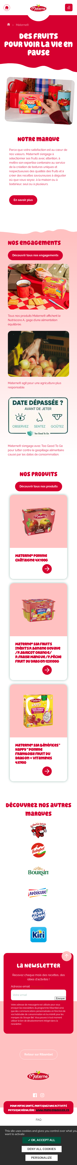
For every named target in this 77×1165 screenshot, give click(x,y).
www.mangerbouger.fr (52, 1110)
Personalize (41, 1157)
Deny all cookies (41, 1149)
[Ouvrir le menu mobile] (69, 7)
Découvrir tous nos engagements (35, 255)
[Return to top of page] (67, 956)
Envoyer (60, 998)
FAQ (38, 1119)
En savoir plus (23, 200)
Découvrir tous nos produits (39, 486)
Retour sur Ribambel (38, 1054)
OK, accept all (42, 1140)
